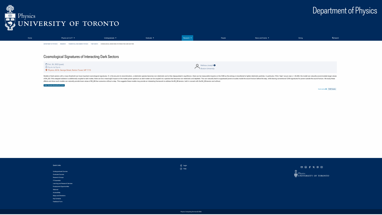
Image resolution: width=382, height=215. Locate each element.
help (184, 169)
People (223, 38)
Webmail (55, 189)
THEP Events (94, 44)
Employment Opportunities (61, 186)
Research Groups (58, 177)
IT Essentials (57, 180)
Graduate (149, 38)
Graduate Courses (58, 174)
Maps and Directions (59, 195)
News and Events (261, 38)
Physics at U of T (67, 38)
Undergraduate (109, 38)
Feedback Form (57, 201)
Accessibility (56, 192)
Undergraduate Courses (60, 171)
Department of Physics (50, 44)
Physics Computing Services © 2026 (191, 211)
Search (336, 38)
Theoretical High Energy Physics (78, 44)
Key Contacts (57, 198)
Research (186, 38)
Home (30, 38)
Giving (300, 38)
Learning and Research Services (62, 183)
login (185, 165)
